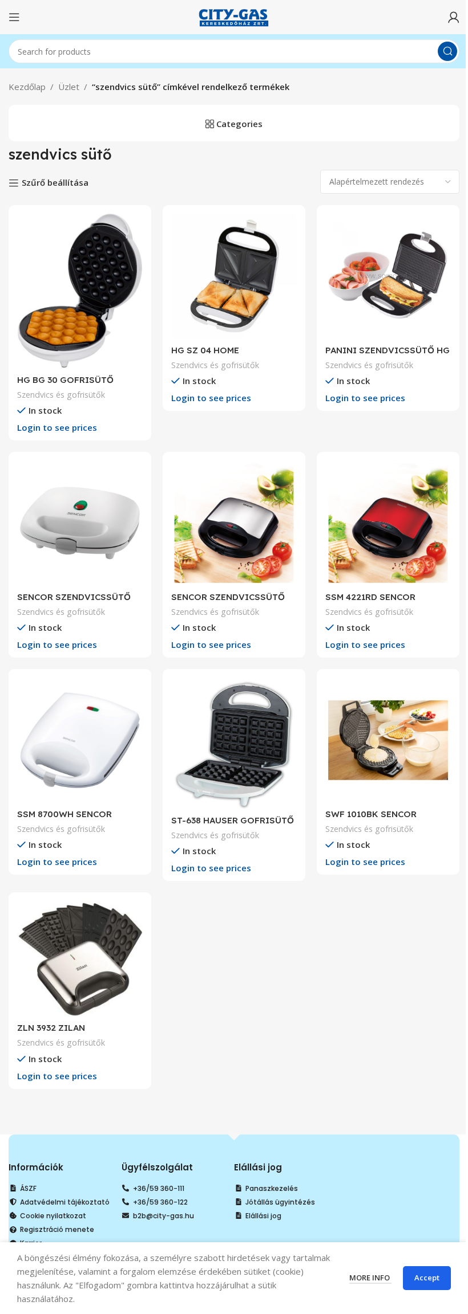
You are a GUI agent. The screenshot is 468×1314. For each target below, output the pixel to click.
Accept (426, 1277)
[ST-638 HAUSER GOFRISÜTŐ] (234, 743)
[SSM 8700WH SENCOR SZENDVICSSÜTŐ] (80, 740)
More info (370, 1277)
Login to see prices (57, 427)
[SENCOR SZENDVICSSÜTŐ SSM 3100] (80, 523)
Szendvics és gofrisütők (61, 394)
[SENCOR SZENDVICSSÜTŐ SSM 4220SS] (234, 523)
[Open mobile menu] (14, 17)
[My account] (453, 17)
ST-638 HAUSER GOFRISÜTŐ (232, 820)
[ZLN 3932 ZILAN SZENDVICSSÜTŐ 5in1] (80, 959)
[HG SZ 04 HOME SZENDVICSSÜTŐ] (234, 276)
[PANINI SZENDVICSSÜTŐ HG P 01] (388, 276)
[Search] (447, 51)
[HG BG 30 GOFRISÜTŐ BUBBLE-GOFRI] (80, 291)
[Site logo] (234, 16)
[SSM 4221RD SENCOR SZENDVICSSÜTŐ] (388, 523)
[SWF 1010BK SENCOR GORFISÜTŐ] (388, 740)
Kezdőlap (27, 86)
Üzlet (68, 86)
